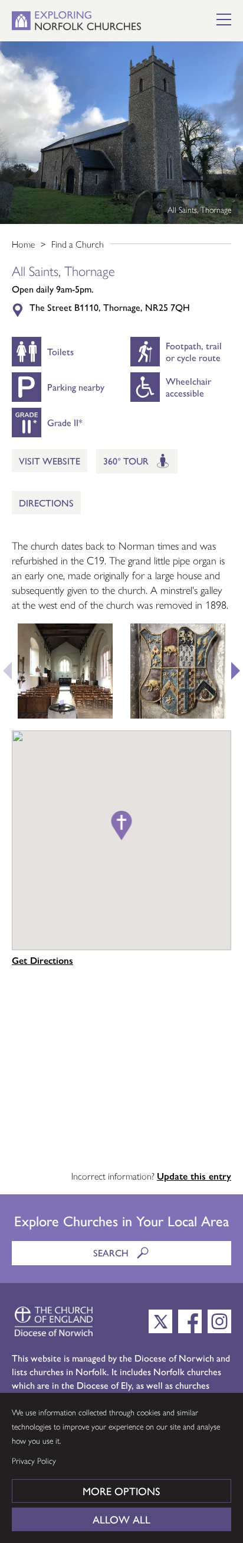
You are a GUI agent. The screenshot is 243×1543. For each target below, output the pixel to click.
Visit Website (49, 460)
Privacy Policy (34, 1460)
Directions (46, 502)
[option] (121, 132)
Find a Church (77, 244)
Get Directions (42, 960)
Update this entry (194, 1176)
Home (23, 244)
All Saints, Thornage (199, 209)
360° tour (127, 460)
